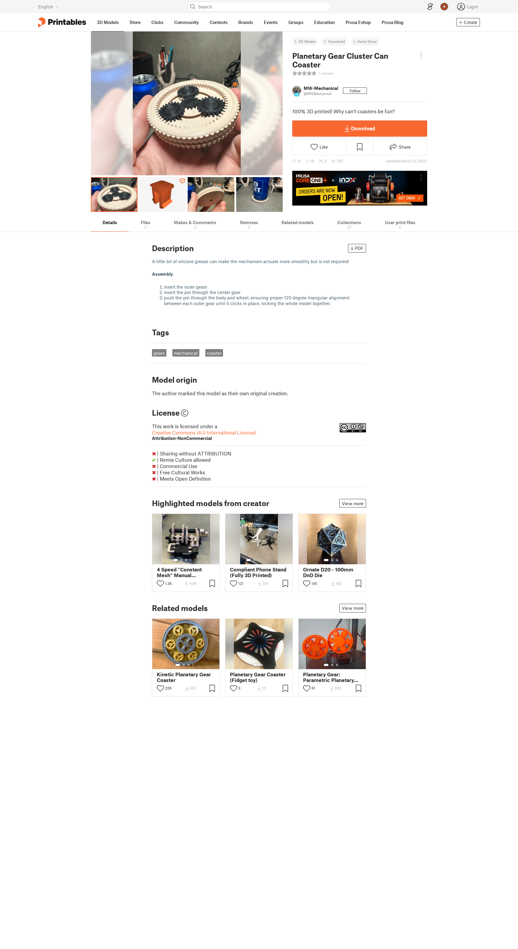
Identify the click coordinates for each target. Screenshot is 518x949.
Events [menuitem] (271, 22)
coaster (214, 353)
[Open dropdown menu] (421, 55)
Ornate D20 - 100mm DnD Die (328, 572)
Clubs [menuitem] (157, 22)
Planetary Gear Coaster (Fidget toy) (258, 677)
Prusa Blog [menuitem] (392, 22)
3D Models (307, 41)
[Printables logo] (62, 22)
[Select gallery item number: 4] (191, 560)
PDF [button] (359, 248)
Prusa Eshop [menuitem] (358, 22)
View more (353, 503)
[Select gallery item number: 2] (181, 560)
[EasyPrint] (430, 6)
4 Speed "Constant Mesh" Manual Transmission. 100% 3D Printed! (185, 572)
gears (159, 353)
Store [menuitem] (135, 22)
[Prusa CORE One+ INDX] (359, 188)
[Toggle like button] (160, 583)
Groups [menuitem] (295, 22)
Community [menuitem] (186, 22)
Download (363, 128)
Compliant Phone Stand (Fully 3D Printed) (258, 572)
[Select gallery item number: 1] (175, 560)
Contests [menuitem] (219, 22)
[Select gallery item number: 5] (195, 560)
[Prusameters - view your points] (444, 6)
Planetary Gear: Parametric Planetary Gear (328, 677)
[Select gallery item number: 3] (186, 560)
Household (336, 41)
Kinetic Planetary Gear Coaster (184, 677)
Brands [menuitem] (245, 22)
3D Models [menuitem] (108, 22)
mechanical (186, 353)
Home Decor (367, 41)
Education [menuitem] (324, 22)
